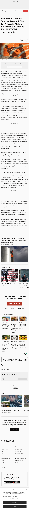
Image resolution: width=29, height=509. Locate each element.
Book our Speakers (5, 462)
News (2, 446)
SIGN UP (25, 10)
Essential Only (14, 502)
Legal (16, 456)
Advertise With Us (5, 458)
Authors (3, 460)
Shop (2, 451)
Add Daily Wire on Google (15, 67)
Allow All (14, 506)
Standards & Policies (19, 462)
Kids (2, 453)
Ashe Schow (4, 35)
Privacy (3, 467)
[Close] (26, 489)
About (2, 456)
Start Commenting (14, 303)
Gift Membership (19, 451)
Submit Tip (14, 429)
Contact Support (19, 449)
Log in (22, 308)
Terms (2, 465)
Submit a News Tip (19, 465)
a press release (5, 119)
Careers (17, 446)
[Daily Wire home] (14, 11)
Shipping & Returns (19, 460)
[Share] (26, 40)
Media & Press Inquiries (20, 458)
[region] (14, 498)
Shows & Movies (5, 449)
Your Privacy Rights (19, 453)
